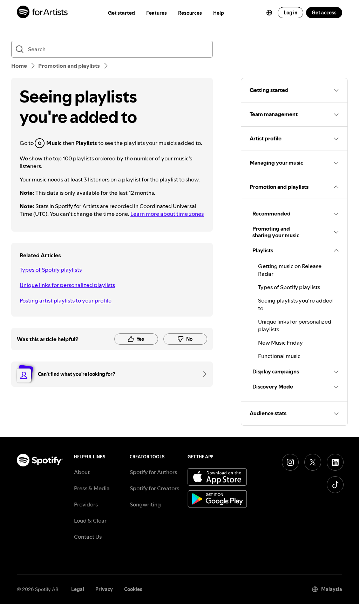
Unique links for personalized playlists (67, 285)
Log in (290, 12)
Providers (86, 504)
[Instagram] (290, 462)
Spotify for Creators (154, 488)
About (82, 472)
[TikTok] (335, 484)
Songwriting (145, 504)
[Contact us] (202, 374)
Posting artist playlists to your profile (65, 300)
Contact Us (88, 536)
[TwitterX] (312, 462)
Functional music (279, 356)
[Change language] (269, 12)
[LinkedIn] (335, 462)
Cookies (133, 589)
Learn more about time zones (167, 214)
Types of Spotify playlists (51, 269)
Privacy (104, 589)
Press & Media (92, 488)
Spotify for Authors (153, 472)
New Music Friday (280, 342)
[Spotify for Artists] (42, 13)
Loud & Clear (90, 520)
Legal (77, 589)
